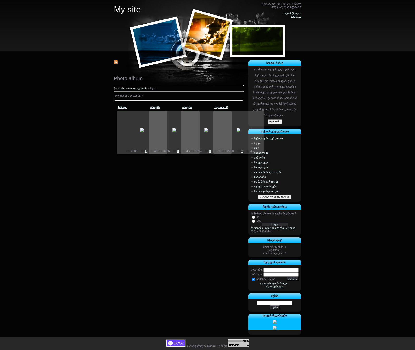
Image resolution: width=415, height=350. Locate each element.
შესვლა (296, 16)
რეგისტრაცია (292, 13)
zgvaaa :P (221, 107)
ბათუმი (155, 107)
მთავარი (119, 88)
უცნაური (259, 157)
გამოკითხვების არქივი (280, 227)
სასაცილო (261, 167)
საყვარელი (261, 162)
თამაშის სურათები (266, 181)
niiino (144, 134)
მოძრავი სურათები (266, 191)
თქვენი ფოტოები (265, 186)
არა (259, 220)
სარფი (122, 107)
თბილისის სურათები (267, 172)
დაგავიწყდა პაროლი (274, 283)
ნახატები (260, 176)
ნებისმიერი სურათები (268, 138)
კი (257, 216)
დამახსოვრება (265, 279)
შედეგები (257, 227)
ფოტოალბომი (137, 88)
